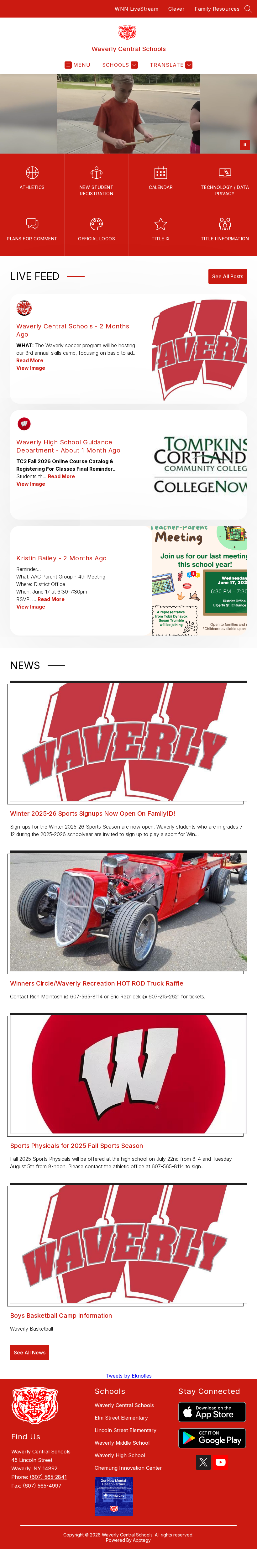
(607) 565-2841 (48, 1477)
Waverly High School (120, 1455)
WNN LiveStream (136, 9)
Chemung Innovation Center (128, 1468)
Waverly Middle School (122, 1443)
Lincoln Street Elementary (125, 1430)
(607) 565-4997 (42, 1486)
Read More (29, 360)
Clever (176, 9)
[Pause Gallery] (245, 145)
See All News (29, 1352)
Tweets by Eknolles (129, 1376)
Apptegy (142, 1540)
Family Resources (217, 9)
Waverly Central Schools (124, 1405)
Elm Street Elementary (121, 1418)
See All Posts (227, 276)
